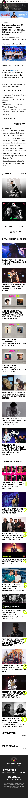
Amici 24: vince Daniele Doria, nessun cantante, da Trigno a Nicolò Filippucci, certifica (13, 133)
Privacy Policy (6, 784)
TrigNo (23, 95)
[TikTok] (20, 779)
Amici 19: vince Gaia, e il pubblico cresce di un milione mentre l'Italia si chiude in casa (14, 148)
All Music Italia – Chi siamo (8, 783)
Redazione (5, 63)
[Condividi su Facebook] (13, 65)
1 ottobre (5, 100)
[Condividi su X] (15, 65)
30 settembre (6, 95)
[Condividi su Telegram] (18, 65)
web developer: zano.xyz (14, 787)
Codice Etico (21, 783)
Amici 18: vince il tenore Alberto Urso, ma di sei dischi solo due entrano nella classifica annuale (14, 140)
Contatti (16, 783)
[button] (20, 65)
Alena (4, 97)
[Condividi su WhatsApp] (10, 65)
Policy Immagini (20, 784)
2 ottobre (5, 105)
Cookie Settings (14, 785)
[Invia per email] (23, 65)
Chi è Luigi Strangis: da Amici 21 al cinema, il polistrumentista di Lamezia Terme (14, 155)
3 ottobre (5, 109)
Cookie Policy (13, 784)
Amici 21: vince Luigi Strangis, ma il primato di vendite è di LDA (13, 163)
